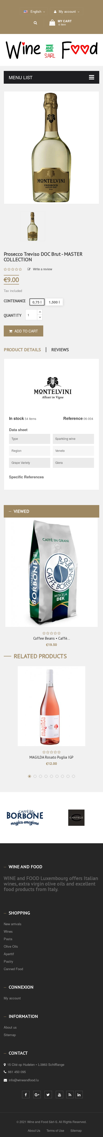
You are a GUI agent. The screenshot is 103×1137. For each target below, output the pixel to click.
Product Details (22, 349)
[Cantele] (76, 826)
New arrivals (13, 923)
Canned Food (13, 968)
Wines (8, 931)
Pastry (8, 961)
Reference (73, 418)
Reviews (60, 349)
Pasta (8, 938)
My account (12, 998)
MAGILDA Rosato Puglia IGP (52, 757)
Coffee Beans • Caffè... (51, 638)
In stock (16, 418)
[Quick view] (66, 572)
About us (10, 1027)
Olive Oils (11, 946)
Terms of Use (55, 1130)
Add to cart (26, 330)
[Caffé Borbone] (25, 826)
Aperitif (9, 953)
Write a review (42, 269)
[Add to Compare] (74, 572)
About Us (34, 1130)
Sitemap (10, 1034)
